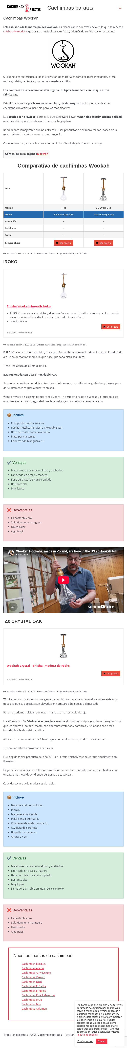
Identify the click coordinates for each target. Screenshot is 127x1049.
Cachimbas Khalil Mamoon (38, 995)
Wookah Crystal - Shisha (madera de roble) (38, 666)
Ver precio (65, 242)
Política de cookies (87, 1034)
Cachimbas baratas (70, 8)
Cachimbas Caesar (33, 977)
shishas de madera (15, 31)
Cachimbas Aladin (33, 968)
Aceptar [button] (101, 1041)
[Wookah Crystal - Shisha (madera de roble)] (63, 645)
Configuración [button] (85, 1041)
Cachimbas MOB (32, 999)
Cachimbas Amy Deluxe (36, 973)
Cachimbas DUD (32, 982)
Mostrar (42, 154)
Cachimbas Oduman (34, 1008)
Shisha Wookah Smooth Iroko (29, 306)
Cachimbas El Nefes (34, 991)
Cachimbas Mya (31, 1004)
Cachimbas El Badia (34, 986)
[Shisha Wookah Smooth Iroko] (63, 285)
